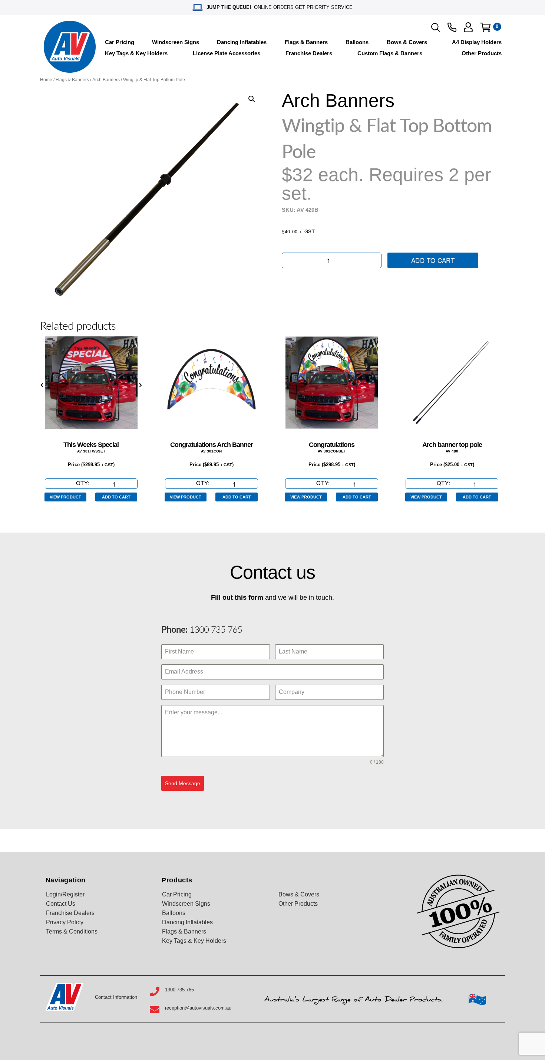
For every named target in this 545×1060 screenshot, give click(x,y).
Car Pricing (119, 42)
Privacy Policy (64, 922)
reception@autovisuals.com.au (198, 1008)
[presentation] (41, 385)
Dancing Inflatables (242, 42)
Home (46, 79)
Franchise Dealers (308, 53)
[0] (485, 27)
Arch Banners (106, 79)
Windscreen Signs (175, 42)
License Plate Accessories (226, 53)
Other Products (482, 53)
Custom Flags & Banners (389, 53)
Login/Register (65, 894)
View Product (65, 497)
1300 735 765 (214, 630)
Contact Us (60, 904)
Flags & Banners (306, 42)
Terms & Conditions (72, 931)
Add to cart (433, 260)
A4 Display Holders (477, 42)
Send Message (182, 783)
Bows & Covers (407, 42)
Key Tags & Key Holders (136, 53)
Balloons (357, 42)
